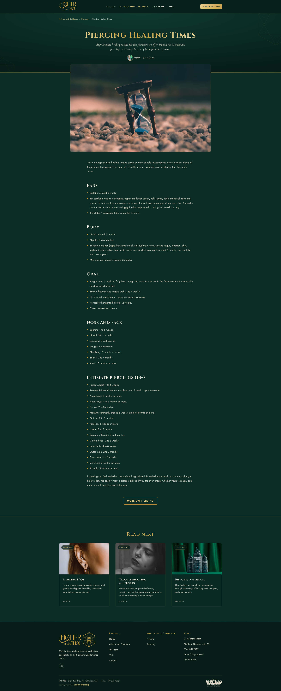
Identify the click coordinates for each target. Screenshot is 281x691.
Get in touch (190, 659)
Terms (103, 680)
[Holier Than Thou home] (67, 6)
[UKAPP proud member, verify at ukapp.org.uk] (214, 682)
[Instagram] (61, 665)
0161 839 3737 (191, 649)
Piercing (84, 19)
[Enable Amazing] (81, 685)
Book (109, 6)
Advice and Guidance (134, 6)
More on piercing (140, 501)
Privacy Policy (114, 680)
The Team (158, 6)
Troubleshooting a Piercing (132, 581)
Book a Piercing (211, 6)
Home (112, 638)
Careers (112, 660)
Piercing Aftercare (190, 579)
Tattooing (151, 644)
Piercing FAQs (73, 579)
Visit (172, 6)
